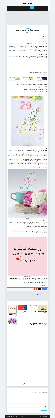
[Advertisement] (42, 18)
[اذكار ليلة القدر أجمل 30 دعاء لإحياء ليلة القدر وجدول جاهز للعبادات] (44, 78)
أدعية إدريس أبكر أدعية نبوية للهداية (42, 311)
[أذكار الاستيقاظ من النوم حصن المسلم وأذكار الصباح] (22, 307)
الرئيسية (38, 6)
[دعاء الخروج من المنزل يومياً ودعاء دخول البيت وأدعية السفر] (31, 78)
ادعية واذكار (31, 6)
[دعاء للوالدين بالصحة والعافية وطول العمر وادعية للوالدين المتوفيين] (17, 78)
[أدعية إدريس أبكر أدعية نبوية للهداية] (42, 308)
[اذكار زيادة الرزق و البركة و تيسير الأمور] (42, 320)
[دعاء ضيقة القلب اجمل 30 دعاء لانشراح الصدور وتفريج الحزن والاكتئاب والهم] (32, 320)
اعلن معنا (19, 416)
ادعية (45, 285)
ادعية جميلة (45, 39)
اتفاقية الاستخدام (9, 416)
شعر (24, 6)
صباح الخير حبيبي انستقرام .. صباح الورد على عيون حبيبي (38, 167)
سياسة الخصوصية (13, 416)
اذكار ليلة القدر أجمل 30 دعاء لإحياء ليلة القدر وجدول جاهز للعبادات (39, 78)
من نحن (17, 416)
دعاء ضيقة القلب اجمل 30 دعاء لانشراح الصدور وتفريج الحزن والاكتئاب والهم (33, 324)
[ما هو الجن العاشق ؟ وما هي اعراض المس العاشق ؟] (22, 350)
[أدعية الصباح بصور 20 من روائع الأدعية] (12, 320)
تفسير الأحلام (27, 6)
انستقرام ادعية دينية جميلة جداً (42, 94)
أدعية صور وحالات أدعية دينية (42, 234)
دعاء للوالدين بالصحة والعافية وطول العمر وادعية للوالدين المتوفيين (11, 78)
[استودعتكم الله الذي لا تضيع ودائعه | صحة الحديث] (32, 307)
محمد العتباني (39, 294)
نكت (35, 6)
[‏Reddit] (34, 289)
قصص (21, 6)
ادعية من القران (44, 38)
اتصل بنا (22, 416)
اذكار (41, 285)
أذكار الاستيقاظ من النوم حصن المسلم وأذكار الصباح (23, 311)
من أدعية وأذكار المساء (43, 41)
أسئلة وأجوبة (18, 6)
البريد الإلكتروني (45, 406)
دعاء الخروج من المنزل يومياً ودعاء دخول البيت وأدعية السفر (25, 78)
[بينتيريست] (36, 289)
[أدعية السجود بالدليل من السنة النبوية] (12, 309)
